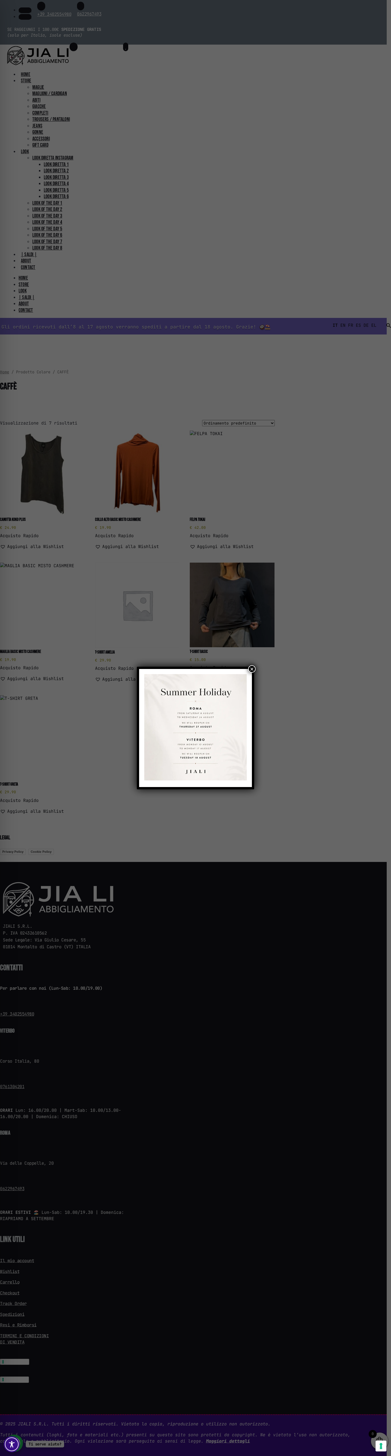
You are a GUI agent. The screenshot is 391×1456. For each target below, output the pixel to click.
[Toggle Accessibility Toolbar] (11, 1444)
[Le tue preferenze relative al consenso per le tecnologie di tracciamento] (381, 1446)
